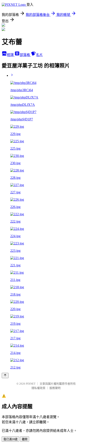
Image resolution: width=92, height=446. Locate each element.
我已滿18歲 (10, 439)
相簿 (11, 55)
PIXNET (31, 383)
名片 (39, 55)
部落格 (25, 55)
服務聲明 (55, 388)
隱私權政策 (38, 388)
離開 (24, 439)
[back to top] (5, 375)
